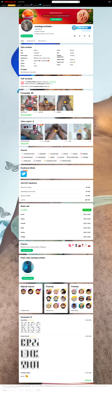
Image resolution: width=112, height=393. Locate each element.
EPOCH (42, 386)
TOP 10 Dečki (52, 81)
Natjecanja (36, 5)
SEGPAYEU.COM (49, 386)
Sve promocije (27, 5)
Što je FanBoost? (86, 30)
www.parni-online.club (24, 386)
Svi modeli (4, 5)
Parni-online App (46, 5)
